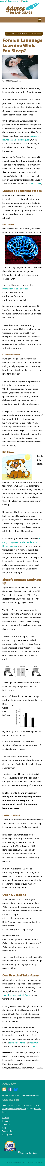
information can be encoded (15, 288)
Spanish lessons (9, 995)
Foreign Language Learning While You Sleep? (22, 45)
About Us (6, 1124)
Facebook (13, 1042)
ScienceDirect (35, 183)
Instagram (34, 1042)
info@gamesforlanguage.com (14, 1108)
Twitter (22, 1042)
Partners (5, 1117)
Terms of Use (7, 1131)
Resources (6, 1121)
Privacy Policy (8, 1134)
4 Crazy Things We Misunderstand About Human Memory (21, 542)
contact (33, 1046)
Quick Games (25, 995)
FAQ (4, 1128)
